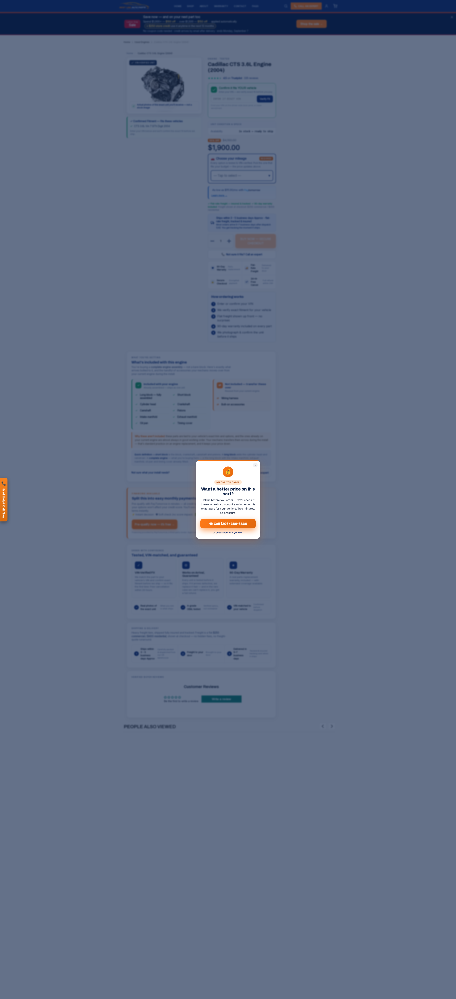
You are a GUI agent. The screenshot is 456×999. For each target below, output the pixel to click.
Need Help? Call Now (3, 499)
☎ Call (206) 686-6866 (228, 524)
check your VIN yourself (229, 532)
